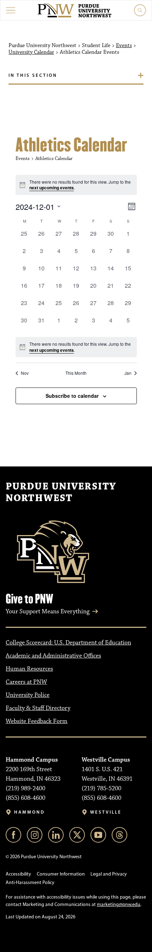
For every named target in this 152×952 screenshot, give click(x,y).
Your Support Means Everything (47, 611)
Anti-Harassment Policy (30, 882)
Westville (106, 812)
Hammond (29, 812)
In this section (32, 75)
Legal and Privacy (108, 874)
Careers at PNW (26, 682)
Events (124, 45)
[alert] (76, 347)
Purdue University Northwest (61, 493)
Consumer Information (61, 874)
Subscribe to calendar (72, 395)
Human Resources (29, 669)
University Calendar (31, 52)
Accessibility (18, 874)
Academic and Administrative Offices (53, 656)
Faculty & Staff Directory (38, 708)
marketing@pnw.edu (118, 904)
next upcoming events (51, 187)
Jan (127, 373)
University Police (27, 695)
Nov (25, 373)
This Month (76, 373)
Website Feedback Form (37, 721)
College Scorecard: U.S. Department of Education (68, 643)
